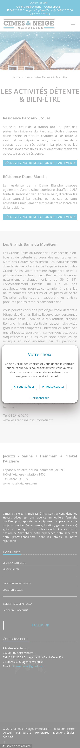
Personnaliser (39, 398)
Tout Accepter (54, 386)
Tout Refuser (25, 386)
